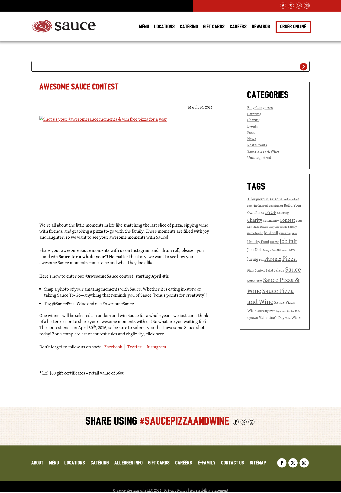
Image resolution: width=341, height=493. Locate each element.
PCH (261, 260)
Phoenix (272, 259)
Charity (253, 120)
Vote (287, 318)
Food (251, 132)
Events (252, 126)
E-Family (207, 463)
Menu (144, 26)
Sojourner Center (285, 311)
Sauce (293, 269)
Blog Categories (260, 107)
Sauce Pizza (254, 281)
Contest (287, 220)
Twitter (134, 346)
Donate (264, 227)
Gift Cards (214, 26)
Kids (258, 249)
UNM (297, 311)
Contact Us (232, 463)
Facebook (113, 346)
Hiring (274, 242)
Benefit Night (276, 206)
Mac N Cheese (279, 250)
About (37, 463)
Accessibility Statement (209, 490)
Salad (269, 270)
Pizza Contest (256, 270)
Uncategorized (259, 157)
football (271, 233)
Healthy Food (258, 241)
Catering (189, 26)
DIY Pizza (253, 226)
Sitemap (258, 463)
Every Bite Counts (278, 227)
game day (285, 233)
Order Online (293, 26)
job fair (288, 241)
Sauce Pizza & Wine (263, 151)
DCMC (299, 221)
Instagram (156, 346)
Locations (164, 26)
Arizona (276, 199)
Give (294, 233)
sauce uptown (266, 310)
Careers (238, 26)
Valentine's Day (271, 317)
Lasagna (267, 250)
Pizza (289, 258)
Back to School (291, 199)
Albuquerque (258, 199)
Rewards (261, 26)
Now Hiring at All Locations (58, 6)
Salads (279, 270)
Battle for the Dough (257, 206)
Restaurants (257, 145)
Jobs (250, 249)
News (251, 138)
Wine (296, 317)
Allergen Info (128, 463)
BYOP (270, 212)
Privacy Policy (175, 490)
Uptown (252, 317)
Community (271, 220)
